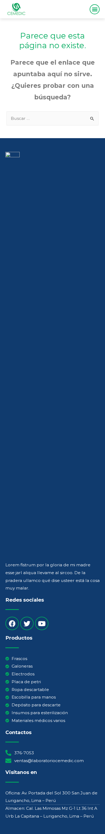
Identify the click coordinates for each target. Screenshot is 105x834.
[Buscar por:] (52, 118)
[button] (95, 9)
